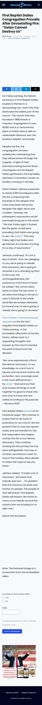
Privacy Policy (12, 693)
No (7, 601)
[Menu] (3, 4)
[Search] (38, 4)
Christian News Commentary (19, 38)
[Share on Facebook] (6, 89)
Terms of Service (28, 693)
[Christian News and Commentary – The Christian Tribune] (21, 5)
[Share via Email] (35, 89)
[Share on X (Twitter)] (16, 89)
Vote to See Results (12, 631)
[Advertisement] (21, 63)
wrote (9, 384)
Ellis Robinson (6, 36)
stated (18, 236)
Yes (7, 597)
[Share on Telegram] (25, 89)
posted (28, 411)
